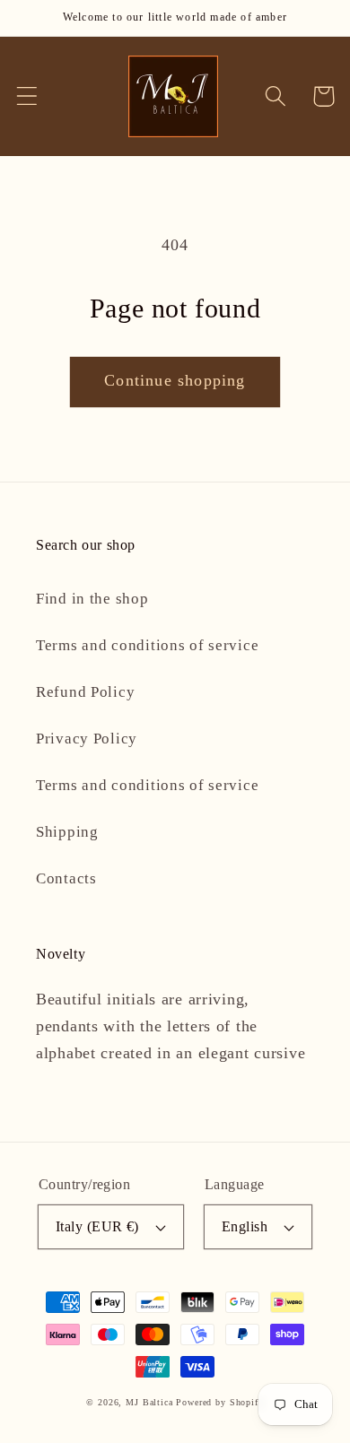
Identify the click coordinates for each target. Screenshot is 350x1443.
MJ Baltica (149, 1402)
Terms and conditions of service (147, 645)
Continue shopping (174, 380)
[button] (27, 96)
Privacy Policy (86, 738)
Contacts (66, 878)
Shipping (67, 831)
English (244, 1226)
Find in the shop (92, 598)
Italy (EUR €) (97, 1226)
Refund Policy (85, 691)
